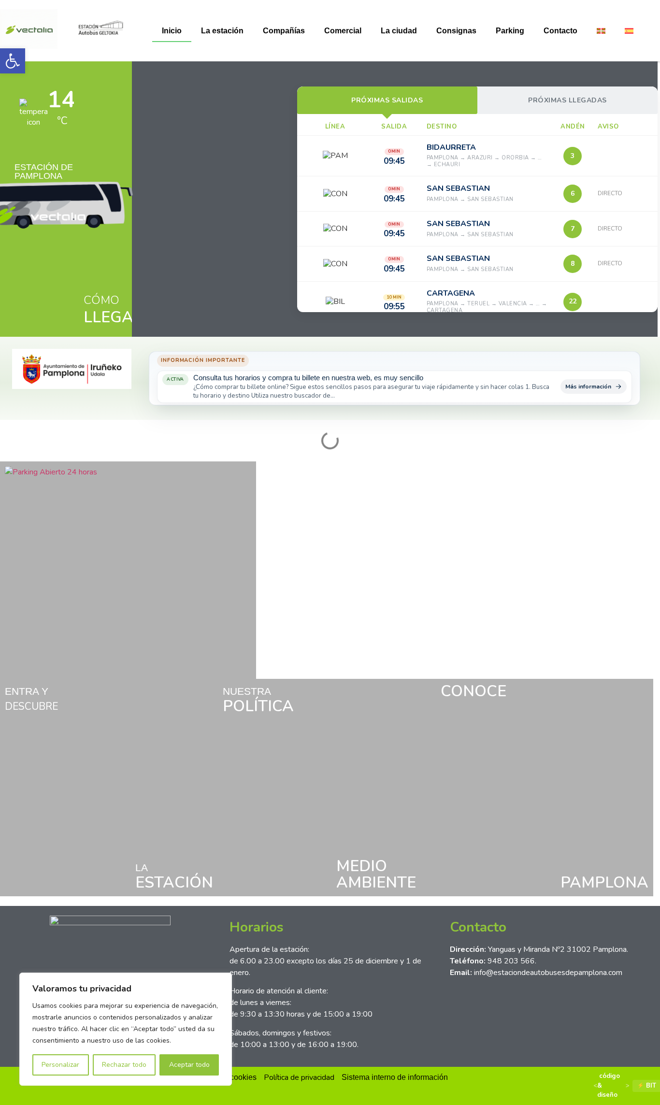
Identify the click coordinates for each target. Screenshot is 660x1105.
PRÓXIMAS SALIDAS (387, 100)
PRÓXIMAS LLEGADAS (567, 100)
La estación (222, 31)
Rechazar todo (124, 1064)
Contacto (560, 31)
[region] (125, 1029)
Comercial (342, 31)
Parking (510, 31)
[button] (12, 60)
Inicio (172, 31)
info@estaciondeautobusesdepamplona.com (548, 972)
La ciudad (399, 31)
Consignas (456, 31)
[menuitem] (601, 31)
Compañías (284, 31)
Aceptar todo (189, 1064)
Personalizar (60, 1064)
